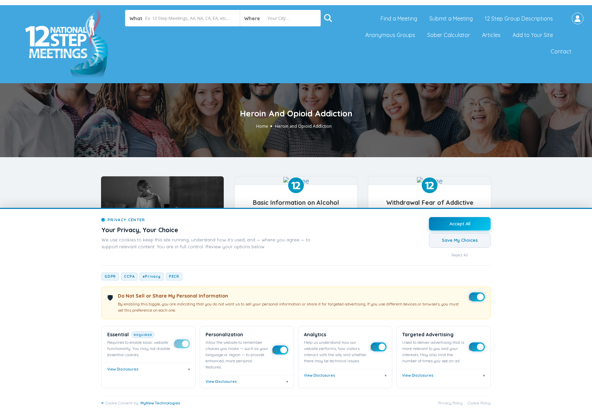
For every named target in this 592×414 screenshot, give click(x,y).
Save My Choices (460, 240)
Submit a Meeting (451, 18)
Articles (491, 35)
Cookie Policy (479, 403)
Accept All (459, 223)
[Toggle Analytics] (378, 346)
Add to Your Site (533, 35)
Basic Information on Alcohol (296, 202)
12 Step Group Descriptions (519, 18)
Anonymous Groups (390, 35)
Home (262, 126)
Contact (561, 51)
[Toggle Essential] (182, 343)
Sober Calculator (448, 35)
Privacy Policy (450, 403)
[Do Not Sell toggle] (477, 296)
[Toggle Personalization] (280, 350)
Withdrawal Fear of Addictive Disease (429, 206)
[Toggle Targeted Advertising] (477, 346)
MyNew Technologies (160, 403)
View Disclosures (148, 369)
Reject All (460, 255)
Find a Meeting (399, 18)
